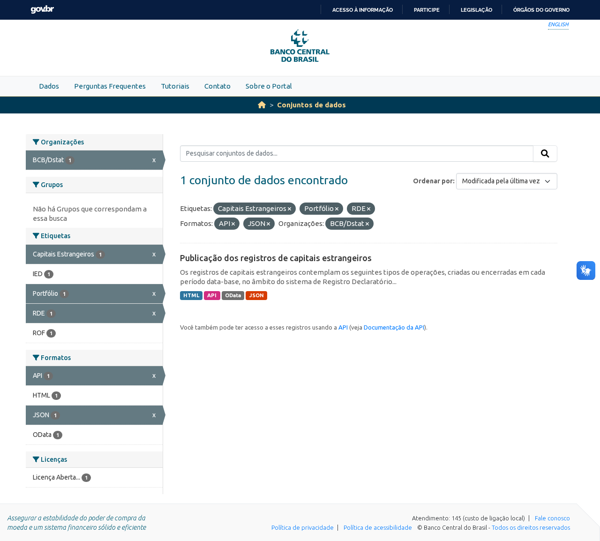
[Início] (262, 105)
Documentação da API (394, 327)
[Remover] (289, 209)
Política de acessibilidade (378, 527)
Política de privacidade (302, 527)
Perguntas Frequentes (110, 86)
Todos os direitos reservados (531, 527)
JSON (256, 295)
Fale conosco (552, 518)
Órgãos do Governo (541, 10)
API (212, 295)
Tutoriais (175, 86)
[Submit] (545, 153)
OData (233, 295)
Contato (217, 86)
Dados (49, 86)
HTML (191, 295)
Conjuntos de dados (311, 105)
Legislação (476, 10)
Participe (427, 10)
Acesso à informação (362, 10)
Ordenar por (433, 181)
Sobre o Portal (269, 86)
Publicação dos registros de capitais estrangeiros (276, 258)
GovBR (42, 9)
